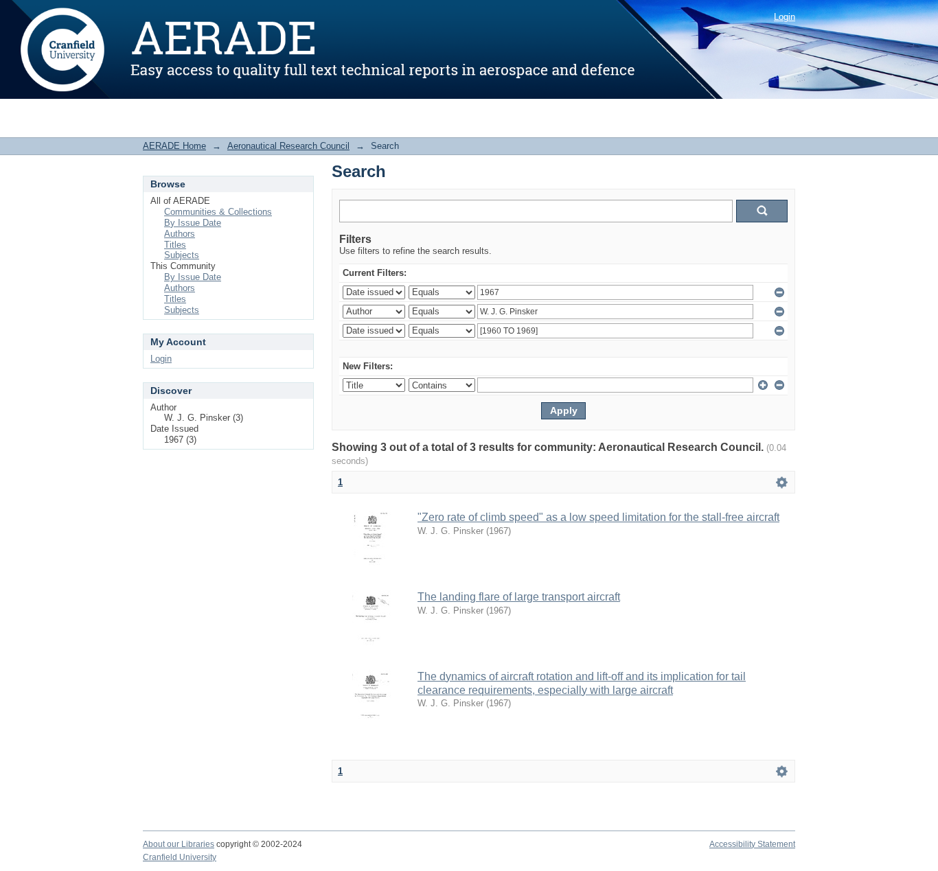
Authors (179, 234)
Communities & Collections (218, 212)
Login (784, 17)
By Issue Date (192, 223)
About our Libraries (178, 844)
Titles (175, 245)
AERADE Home (174, 146)
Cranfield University (179, 857)
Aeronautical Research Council (288, 146)
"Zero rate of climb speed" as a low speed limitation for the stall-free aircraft (598, 517)
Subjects (181, 255)
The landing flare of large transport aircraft (518, 597)
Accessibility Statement (752, 844)
